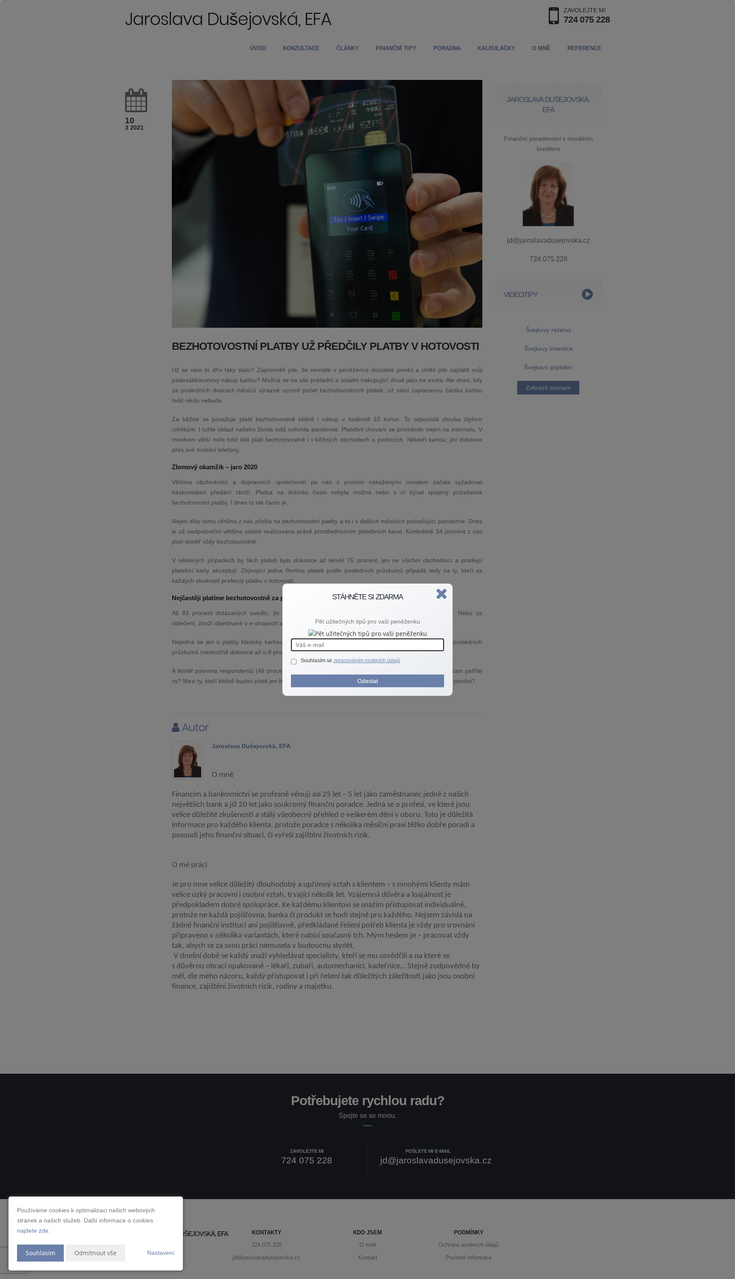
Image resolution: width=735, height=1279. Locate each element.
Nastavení (160, 1252)
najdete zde (32, 1230)
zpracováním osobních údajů (366, 661)
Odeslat (367, 681)
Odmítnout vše (95, 1253)
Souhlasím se (317, 661)
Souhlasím (40, 1253)
